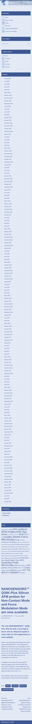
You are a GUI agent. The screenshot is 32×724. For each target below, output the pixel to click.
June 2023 (7, 170)
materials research (6, 549)
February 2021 (8, 231)
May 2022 (6, 195)
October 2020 (7, 242)
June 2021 (7, 220)
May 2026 (6, 87)
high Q (8, 685)
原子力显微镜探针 (12, 572)
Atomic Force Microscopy (14, 538)
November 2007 (8, 459)
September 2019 (8, 279)
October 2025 (7, 101)
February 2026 (8, 95)
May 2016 (6, 382)
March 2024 (7, 148)
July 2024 (6, 137)
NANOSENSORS (18, 555)
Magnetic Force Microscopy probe (19, 546)
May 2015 (6, 409)
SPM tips (10, 568)
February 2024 (8, 151)
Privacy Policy (6, 513)
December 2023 (8, 153)
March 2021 (7, 229)
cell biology (22, 540)
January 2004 (7, 490)
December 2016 (8, 365)
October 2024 (7, 128)
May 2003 (6, 498)
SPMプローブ (18, 568)
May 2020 (6, 256)
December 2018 (8, 304)
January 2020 (7, 267)
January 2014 (7, 443)
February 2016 (8, 390)
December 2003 (8, 493)
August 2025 (7, 106)
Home (6, 17)
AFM (10, 529)
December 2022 (8, 178)
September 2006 (8, 473)
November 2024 (8, 126)
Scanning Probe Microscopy (10, 563)
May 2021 (6, 223)
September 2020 (8, 245)
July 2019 (6, 284)
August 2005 (7, 485)
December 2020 (8, 237)
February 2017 (8, 359)
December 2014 (8, 423)
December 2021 (8, 209)
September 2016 (8, 373)
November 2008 (8, 457)
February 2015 (8, 418)
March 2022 (7, 201)
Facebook (7, 58)
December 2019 (8, 270)
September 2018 (8, 312)
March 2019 (7, 295)
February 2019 (8, 298)
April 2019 (6, 293)
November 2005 (8, 479)
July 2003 (6, 496)
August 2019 (7, 281)
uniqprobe (13, 570)
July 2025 (6, 109)
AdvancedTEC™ (5, 529)
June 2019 (7, 287)
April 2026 (6, 89)
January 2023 (7, 176)
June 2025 (7, 112)
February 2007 (8, 465)
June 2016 (7, 379)
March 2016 (7, 387)
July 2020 (6, 251)
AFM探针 (8, 537)
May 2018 (6, 320)
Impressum (5, 515)
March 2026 (7, 92)
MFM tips (18, 553)
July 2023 (6, 167)
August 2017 (7, 343)
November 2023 (8, 156)
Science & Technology (11, 31)
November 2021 (8, 212)
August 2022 (7, 190)
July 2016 (6, 376)
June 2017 (7, 348)
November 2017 (8, 334)
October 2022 (7, 184)
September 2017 (8, 340)
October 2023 (7, 159)
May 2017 (6, 351)
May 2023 (6, 173)
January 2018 (7, 329)
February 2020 (8, 265)
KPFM (16, 544)
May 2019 (6, 290)
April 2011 (6, 454)
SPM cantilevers (22, 565)
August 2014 (7, 434)
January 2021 (7, 234)
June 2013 (7, 448)
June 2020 (7, 254)
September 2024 (8, 131)
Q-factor (15, 685)
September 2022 (8, 187)
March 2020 (7, 262)
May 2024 (6, 142)
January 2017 (7, 362)
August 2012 (7, 451)
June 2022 (7, 192)
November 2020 (8, 240)
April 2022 (6, 198)
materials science (17, 549)
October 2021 (7, 215)
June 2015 (7, 407)
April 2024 (6, 145)
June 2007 (7, 462)
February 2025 (8, 117)
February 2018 (8, 326)
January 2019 (7, 301)
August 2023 (7, 165)
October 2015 (7, 398)
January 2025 (7, 120)
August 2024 (7, 134)
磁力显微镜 (22, 572)
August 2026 (7, 78)
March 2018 (7, 323)
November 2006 (8, 471)
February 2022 (8, 203)
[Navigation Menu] (28, 2)
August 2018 (7, 315)
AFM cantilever (19, 529)
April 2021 (6, 226)
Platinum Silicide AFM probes (12, 558)
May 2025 (6, 114)
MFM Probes (12, 553)
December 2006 (8, 468)
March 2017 (7, 357)
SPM (15, 565)
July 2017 (6, 345)
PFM (23, 555)
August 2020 (7, 248)
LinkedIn (7, 67)
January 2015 (7, 421)
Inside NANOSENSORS (11, 28)
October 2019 (7, 276)
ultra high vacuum (7, 689)
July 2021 (6, 217)
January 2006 (7, 476)
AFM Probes (8, 531)
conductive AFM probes (8, 542)
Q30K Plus (23, 685)
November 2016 (8, 368)
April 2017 (6, 354)
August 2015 (7, 404)
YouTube (7, 64)
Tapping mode (5, 570)
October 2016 (7, 370)
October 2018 (7, 309)
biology (17, 540)
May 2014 (6, 440)
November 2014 (8, 426)
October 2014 (7, 429)
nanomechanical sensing (7, 555)
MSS (21, 553)
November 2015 (8, 395)
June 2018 (7, 318)
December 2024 (8, 123)
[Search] (29, 44)
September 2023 (8, 162)
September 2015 (8, 401)
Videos (7, 23)
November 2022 (8, 181)
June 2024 (7, 139)
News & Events (9, 20)
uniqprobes (20, 570)
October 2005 (7, 482)
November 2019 (8, 273)
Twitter (7, 61)
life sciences (21, 544)
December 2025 (8, 98)
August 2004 (7, 487)
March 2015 (7, 415)
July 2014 (6, 437)
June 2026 (7, 84)
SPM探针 (27, 568)
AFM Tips (21, 531)
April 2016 (6, 384)
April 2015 (6, 412)
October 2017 (7, 337)
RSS (6, 56)
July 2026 (6, 81)
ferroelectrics (19, 542)
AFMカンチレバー (9, 534)
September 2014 (8, 432)
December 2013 (8, 446)
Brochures (7, 25)
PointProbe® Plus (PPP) (14, 560)
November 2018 (8, 306)
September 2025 (8, 103)
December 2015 (8, 393)
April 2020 (6, 259)
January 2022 (7, 206)
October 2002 (7, 501)
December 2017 (8, 331)
